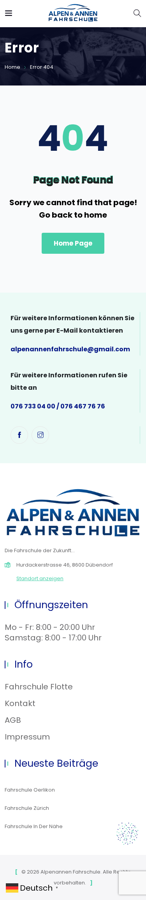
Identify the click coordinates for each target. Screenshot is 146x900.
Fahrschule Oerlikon (30, 790)
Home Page (73, 243)
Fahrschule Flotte (39, 686)
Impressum (27, 736)
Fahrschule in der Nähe (34, 826)
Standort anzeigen (39, 578)
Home (12, 67)
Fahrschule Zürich (27, 808)
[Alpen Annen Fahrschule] (73, 13)
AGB (13, 720)
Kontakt (20, 703)
